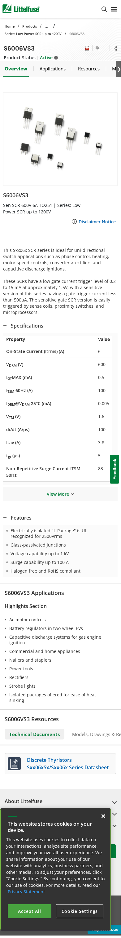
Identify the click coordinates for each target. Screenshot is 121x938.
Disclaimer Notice (97, 222)
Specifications (27, 325)
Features (21, 517)
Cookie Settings (80, 911)
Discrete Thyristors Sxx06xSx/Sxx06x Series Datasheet (68, 764)
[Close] (103, 816)
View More (58, 494)
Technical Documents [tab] (34, 734)
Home (10, 26)
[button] (60, 139)
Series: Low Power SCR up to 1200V (33, 33)
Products (29, 26)
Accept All (29, 911)
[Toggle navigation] (114, 8)
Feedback (114, 469)
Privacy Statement (26, 892)
